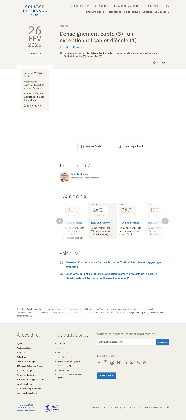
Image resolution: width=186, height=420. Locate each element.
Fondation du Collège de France (71, 361)
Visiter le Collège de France (29, 388)
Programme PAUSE (66, 366)
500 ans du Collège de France (30, 366)
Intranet (61, 343)
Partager (162, 62)
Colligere (62, 357)
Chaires (153, 6)
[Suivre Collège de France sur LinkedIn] (125, 362)
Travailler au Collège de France (31, 379)
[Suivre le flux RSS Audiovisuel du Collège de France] (145, 362)
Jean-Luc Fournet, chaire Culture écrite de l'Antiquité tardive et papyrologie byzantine (113, 265)
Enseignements (147, 309)
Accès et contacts (100, 407)
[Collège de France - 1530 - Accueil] (35, 11)
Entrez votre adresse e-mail (111, 342)
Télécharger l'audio (134, 146)
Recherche (115, 11)
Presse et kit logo (24, 370)
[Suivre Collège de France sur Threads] (112, 362)
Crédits (132, 407)
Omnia (60, 348)
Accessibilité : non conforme (150, 407)
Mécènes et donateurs (27, 393)
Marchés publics (24, 384)
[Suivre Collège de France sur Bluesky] (119, 362)
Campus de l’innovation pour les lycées (71, 376)
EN (167, 6)
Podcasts (21, 352)
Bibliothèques (132, 11)
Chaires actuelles (52, 309)
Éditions (147, 11)
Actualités (21, 357)
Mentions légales (118, 407)
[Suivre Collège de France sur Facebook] (99, 362)
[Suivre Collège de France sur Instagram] (105, 362)
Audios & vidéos (128, 6)
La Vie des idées (64, 370)
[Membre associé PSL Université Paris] (51, 407)
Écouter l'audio (94, 146)
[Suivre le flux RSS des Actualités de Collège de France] (138, 362)
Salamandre (63, 352)
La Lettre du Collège (26, 361)
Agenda (103, 6)
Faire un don (107, 375)
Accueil (20, 309)
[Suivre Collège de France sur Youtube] (132, 362)
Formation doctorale (26, 375)
